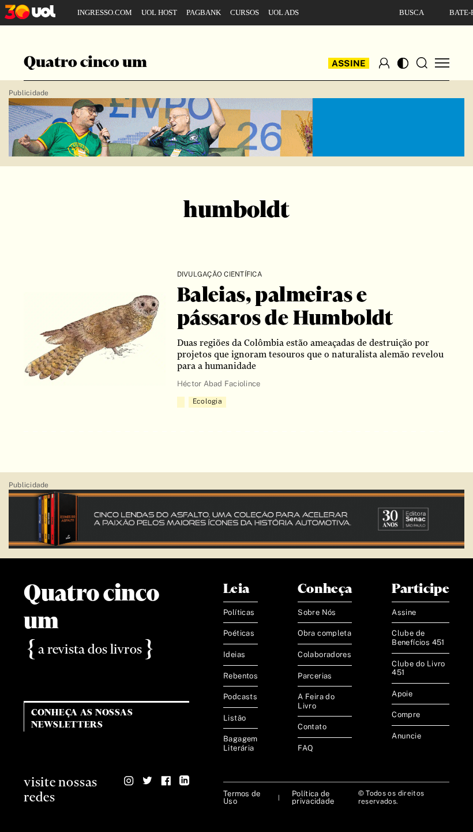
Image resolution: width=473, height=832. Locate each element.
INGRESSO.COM (104, 12)
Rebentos (240, 675)
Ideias (234, 654)
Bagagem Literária (240, 743)
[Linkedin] (184, 780)
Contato (312, 726)
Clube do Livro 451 (418, 668)
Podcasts (240, 696)
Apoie (402, 693)
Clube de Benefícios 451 (418, 638)
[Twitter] (147, 780)
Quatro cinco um (85, 62)
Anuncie (406, 736)
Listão (234, 718)
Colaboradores (324, 654)
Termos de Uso (241, 797)
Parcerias (315, 675)
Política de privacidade (313, 797)
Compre (406, 714)
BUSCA (411, 12)
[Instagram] (129, 780)
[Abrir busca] (421, 63)
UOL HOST (159, 12)
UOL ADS (283, 12)
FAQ (305, 748)
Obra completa (324, 633)
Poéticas (238, 633)
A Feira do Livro (316, 701)
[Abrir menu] (442, 63)
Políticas (239, 612)
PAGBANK (203, 12)
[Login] (384, 63)
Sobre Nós (317, 612)
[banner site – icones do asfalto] (236, 519)
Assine (349, 63)
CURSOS (244, 12)
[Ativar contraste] (402, 63)
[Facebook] (166, 780)
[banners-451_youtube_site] (236, 128)
